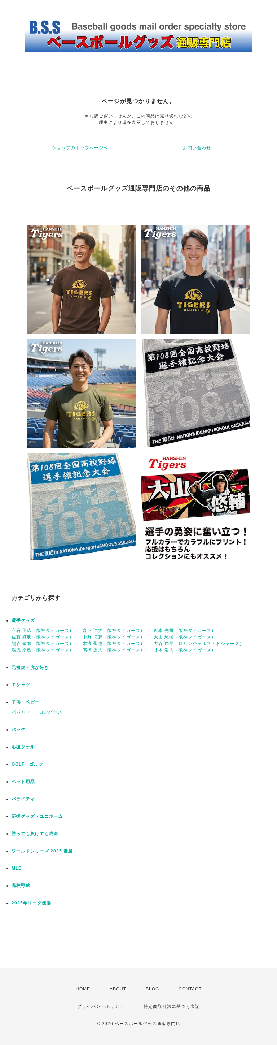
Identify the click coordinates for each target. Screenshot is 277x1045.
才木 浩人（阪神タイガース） (185, 650)
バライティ (23, 798)
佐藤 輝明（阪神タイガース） (43, 637)
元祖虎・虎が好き (30, 667)
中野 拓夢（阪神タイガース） (114, 637)
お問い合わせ (197, 147)
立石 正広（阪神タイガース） (43, 630)
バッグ (19, 729)
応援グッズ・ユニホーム (37, 816)
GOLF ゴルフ (27, 764)
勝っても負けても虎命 (35, 833)
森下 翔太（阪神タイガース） (114, 630)
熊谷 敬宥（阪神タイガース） (43, 643)
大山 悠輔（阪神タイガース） (185, 637)
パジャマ (21, 712)
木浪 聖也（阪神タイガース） (114, 643)
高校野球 (21, 885)
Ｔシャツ (21, 684)
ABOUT (118, 989)
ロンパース (50, 712)
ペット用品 (23, 781)
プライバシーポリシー (100, 1006)
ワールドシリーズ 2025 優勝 (42, 850)
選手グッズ (23, 620)
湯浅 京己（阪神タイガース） (43, 650)
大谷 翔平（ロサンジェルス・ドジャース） (199, 643)
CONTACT (190, 989)
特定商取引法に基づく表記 (172, 1006)
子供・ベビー (26, 702)
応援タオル (23, 746)
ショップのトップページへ (80, 147)
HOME (83, 989)
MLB (17, 868)
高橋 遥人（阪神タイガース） (114, 650)
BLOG (152, 989)
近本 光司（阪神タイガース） (185, 630)
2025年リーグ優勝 (31, 903)
